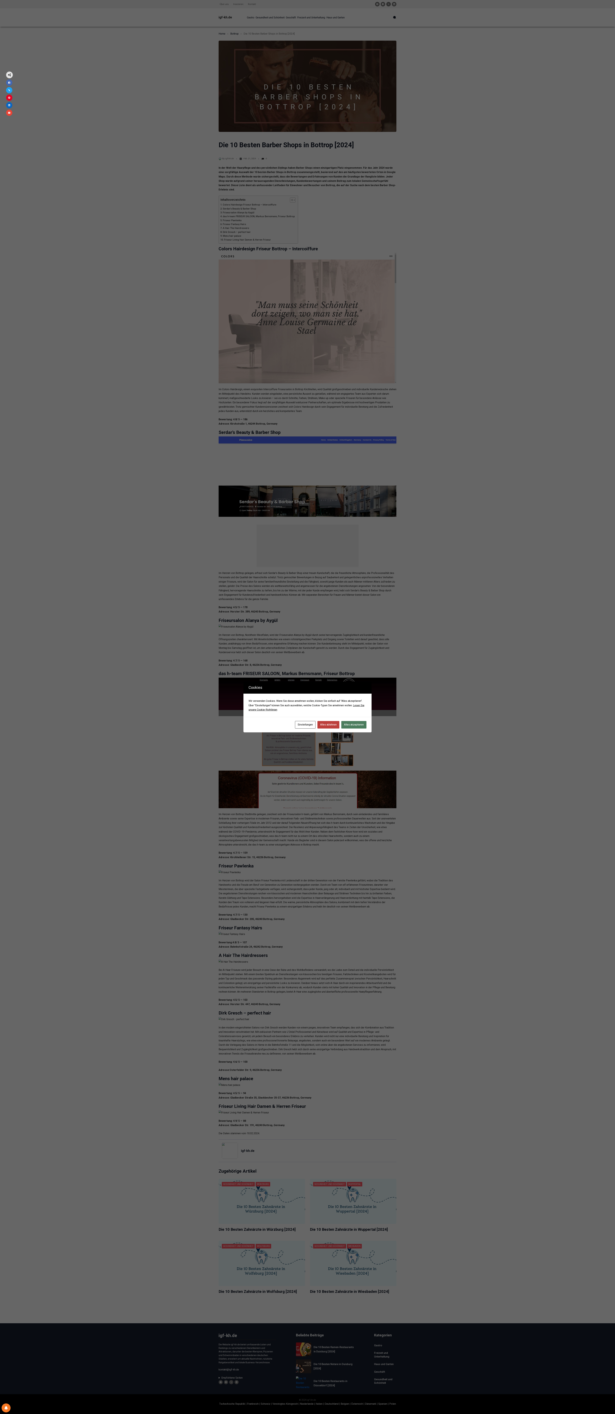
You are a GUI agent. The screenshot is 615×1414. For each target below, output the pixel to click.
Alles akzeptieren (354, 724)
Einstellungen (305, 724)
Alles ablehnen (328, 724)
